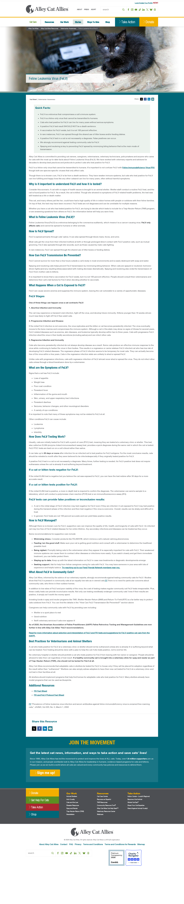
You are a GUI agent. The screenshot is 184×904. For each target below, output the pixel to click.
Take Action (128, 22)
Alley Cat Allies (33, 28)
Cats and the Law (72, 802)
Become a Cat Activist (135, 799)
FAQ (71, 844)
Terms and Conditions (93, 844)
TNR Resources (102, 802)
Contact (63, 844)
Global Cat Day (133, 802)
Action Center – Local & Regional (139, 796)
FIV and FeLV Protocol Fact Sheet (49, 695)
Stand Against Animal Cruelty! (138, 808)
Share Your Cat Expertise (136, 805)
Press (86, 9)
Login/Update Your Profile (143, 3)
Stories (78, 21)
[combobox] (114, 9)
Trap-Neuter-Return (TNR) (75, 811)
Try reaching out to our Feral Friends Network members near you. (91, 567)
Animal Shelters (71, 796)
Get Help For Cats (40, 800)
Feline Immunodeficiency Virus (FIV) (138, 167)
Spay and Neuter (72, 808)
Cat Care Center (102, 796)
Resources (49, 21)
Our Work (64, 21)
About (79, 9)
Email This (152, 99)
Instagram (132, 9)
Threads (155, 9)
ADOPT (93, 9)
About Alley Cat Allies (48, 844)
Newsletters (70, 814)
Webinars (100, 814)
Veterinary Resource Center (106, 811)
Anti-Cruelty (70, 799)
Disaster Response (72, 805)
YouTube (136, 9)
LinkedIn (143, 9)
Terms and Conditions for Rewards (120, 844)
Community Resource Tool (106, 805)
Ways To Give (93, 21)
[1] (106, 580)
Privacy (78, 844)
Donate (150, 22)
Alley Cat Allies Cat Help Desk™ (107, 808)
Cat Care (33, 22)
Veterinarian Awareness (68, 28)
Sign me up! (46, 772)
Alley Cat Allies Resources (49, 28)
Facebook (128, 9)
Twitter (141, 99)
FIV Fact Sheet (40, 691)
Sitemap (141, 844)
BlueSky (151, 9)
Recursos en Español (104, 799)
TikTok (140, 9)
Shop (107, 21)
